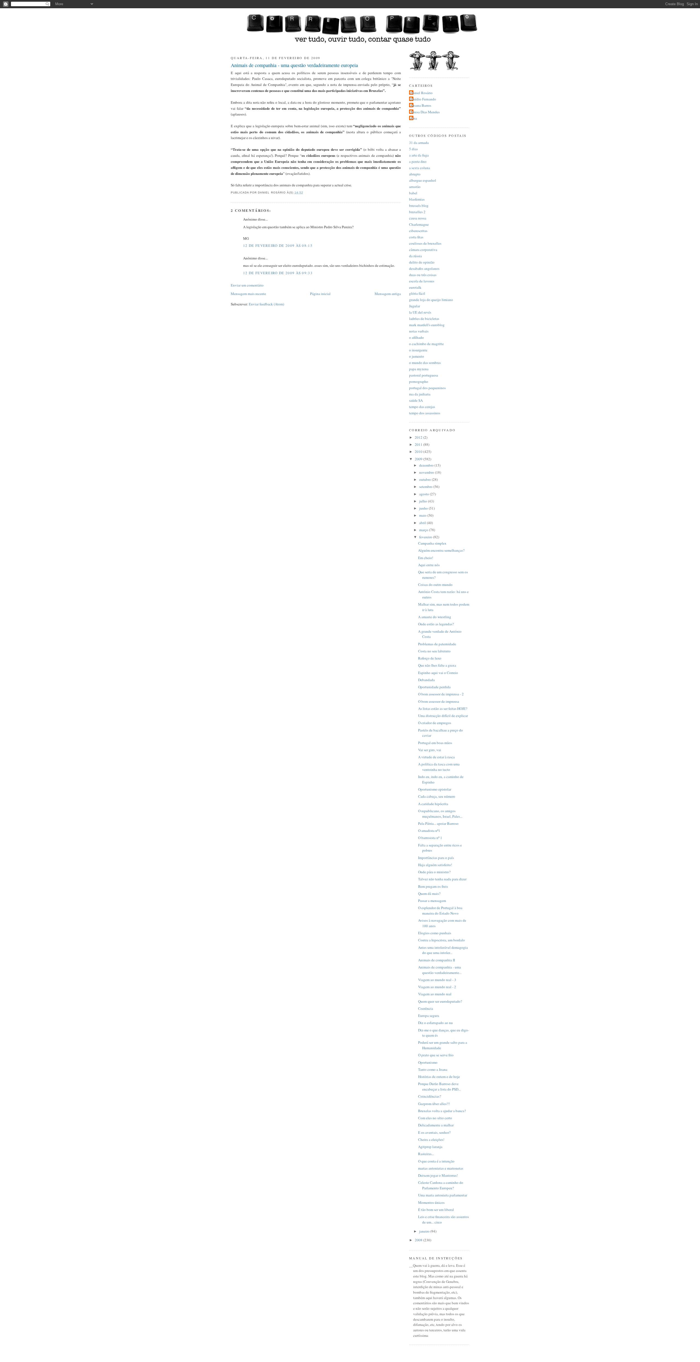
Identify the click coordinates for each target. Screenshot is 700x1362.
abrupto (415, 174)
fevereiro (426, 536)
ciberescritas (418, 230)
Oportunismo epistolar (434, 789)
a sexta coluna (419, 167)
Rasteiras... (426, 1153)
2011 (419, 444)
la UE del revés (420, 312)
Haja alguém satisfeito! (435, 864)
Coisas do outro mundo (435, 584)
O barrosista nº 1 (430, 837)
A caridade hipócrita (433, 803)
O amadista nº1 (429, 830)
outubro (425, 479)
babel (413, 192)
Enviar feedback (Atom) (266, 304)
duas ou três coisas (422, 274)
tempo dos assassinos (424, 412)
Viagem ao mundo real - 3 (437, 979)
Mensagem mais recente (248, 293)
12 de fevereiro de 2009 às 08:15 (278, 245)
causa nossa (417, 218)
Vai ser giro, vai (429, 749)
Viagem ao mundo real (434, 993)
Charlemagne (419, 224)
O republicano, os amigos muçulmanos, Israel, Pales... (440, 813)
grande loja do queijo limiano (431, 299)
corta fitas (416, 237)
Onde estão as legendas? (436, 623)
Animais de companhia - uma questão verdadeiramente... (440, 970)
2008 (419, 1239)
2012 (419, 437)
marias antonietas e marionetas (440, 1168)
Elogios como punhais (434, 932)
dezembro (426, 465)
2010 (419, 451)
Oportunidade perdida (434, 686)
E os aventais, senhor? (434, 1132)
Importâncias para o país (436, 857)
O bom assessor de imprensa (438, 701)
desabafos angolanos (424, 268)
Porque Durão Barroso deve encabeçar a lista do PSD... (439, 1086)
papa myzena (418, 368)
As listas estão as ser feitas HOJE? (442, 708)
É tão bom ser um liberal (436, 1209)
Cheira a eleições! (431, 1139)
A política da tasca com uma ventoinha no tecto (439, 767)
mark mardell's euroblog (427, 324)
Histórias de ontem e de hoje (439, 1076)
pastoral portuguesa (423, 375)
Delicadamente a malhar (436, 1125)
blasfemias (417, 199)
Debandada (426, 679)
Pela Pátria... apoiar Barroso (438, 823)
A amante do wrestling (434, 616)
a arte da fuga (419, 155)
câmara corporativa (423, 249)
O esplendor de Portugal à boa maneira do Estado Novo (440, 910)
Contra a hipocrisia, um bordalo (441, 940)
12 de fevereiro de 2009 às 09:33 (278, 272)
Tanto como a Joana (432, 1069)
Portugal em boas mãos (435, 742)
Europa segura (428, 1015)
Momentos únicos (431, 1202)
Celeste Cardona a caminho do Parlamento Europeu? (440, 1185)
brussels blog (418, 205)
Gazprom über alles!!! (434, 1103)
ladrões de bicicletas (424, 318)
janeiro (424, 1231)
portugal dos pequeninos (427, 387)
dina (413, 118)
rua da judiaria (419, 394)
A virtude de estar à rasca (436, 756)
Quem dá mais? (429, 893)
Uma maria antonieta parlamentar (442, 1195)
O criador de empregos (434, 722)
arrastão (415, 186)
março (424, 529)
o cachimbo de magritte (426, 343)
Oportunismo (428, 1062)
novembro (427, 472)
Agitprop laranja (430, 1146)
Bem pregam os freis (433, 886)
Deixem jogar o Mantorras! (438, 1175)
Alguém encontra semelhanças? (441, 550)
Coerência (425, 1008)
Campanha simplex (432, 543)
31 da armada (419, 142)
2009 (419, 458)
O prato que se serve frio (436, 1054)
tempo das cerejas (422, 406)
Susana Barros (420, 105)
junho (424, 508)
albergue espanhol (422, 180)
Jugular (414, 305)
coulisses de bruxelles (425, 243)
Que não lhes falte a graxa (437, 665)
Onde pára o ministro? (434, 871)
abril (423, 522)
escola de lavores (421, 281)
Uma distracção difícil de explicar (443, 715)
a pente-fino (418, 161)
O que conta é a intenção (436, 1161)
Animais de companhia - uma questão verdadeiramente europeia (294, 65)
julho (423, 501)
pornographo (418, 381)
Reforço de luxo (429, 658)
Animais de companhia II (436, 960)
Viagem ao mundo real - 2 (437, 986)
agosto (424, 493)
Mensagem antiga (388, 293)
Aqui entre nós (429, 564)
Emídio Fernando (423, 99)
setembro (426, 486)
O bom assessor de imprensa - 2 (441, 694)
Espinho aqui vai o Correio (438, 672)
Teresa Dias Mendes (425, 111)
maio (423, 515)
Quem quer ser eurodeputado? (440, 1001)
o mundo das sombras (425, 362)
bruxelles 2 (417, 211)
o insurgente (418, 350)
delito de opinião (421, 262)
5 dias (413, 148)
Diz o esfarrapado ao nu (435, 1022)
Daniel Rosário (421, 92)
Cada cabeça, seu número (436, 796)
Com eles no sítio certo (435, 1117)
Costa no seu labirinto (434, 651)
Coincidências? (429, 1096)
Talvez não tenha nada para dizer (442, 879)
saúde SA (416, 400)
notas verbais (418, 331)
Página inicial (320, 293)
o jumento (416, 356)
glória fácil (417, 293)
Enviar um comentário (247, 285)
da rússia (415, 255)
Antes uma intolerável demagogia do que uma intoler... (443, 950)
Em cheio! (425, 557)
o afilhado (416, 337)
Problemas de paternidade (437, 643)
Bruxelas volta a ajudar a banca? (442, 1110)
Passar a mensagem (432, 900)
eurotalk (415, 287)
